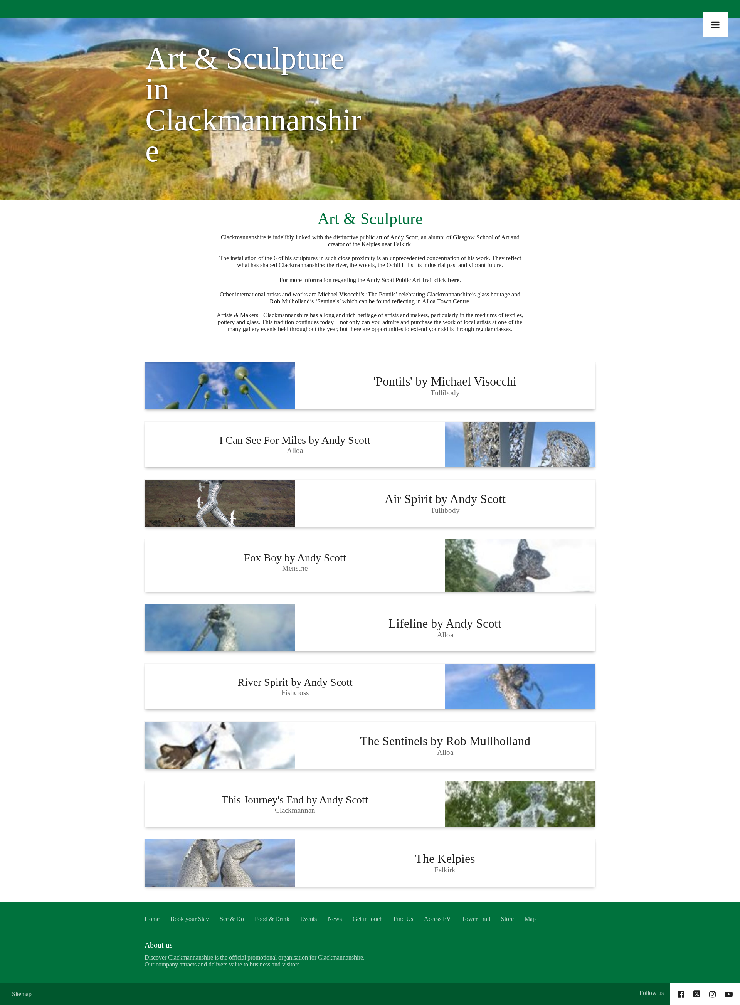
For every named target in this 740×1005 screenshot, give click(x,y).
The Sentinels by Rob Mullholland (445, 741)
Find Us (403, 919)
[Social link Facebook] (681, 994)
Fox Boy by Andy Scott (295, 558)
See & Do (232, 919)
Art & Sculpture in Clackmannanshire (253, 104)
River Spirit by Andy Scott (295, 682)
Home (152, 919)
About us (159, 945)
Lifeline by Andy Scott (444, 623)
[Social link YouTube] (729, 994)
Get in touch (368, 919)
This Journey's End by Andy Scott (295, 800)
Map (530, 919)
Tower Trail (476, 919)
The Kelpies (445, 858)
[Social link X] (696, 994)
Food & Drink (272, 919)
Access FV (437, 919)
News (335, 919)
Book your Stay (189, 919)
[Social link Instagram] (712, 994)
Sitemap (22, 994)
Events (308, 919)
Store (507, 919)
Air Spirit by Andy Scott (445, 499)
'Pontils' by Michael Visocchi (444, 381)
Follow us (651, 993)
